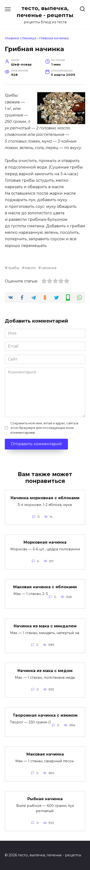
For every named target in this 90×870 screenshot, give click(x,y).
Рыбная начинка (45, 799)
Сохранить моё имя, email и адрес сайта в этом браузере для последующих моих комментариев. (44, 427)
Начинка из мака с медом (45, 670)
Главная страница (20, 38)
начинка (48, 268)
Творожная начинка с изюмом (45, 715)
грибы (13, 268)
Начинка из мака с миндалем (45, 626)
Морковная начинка (45, 542)
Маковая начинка (45, 754)
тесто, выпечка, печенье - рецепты (45, 11)
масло (30, 268)
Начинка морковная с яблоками (45, 497)
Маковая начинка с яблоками (45, 587)
